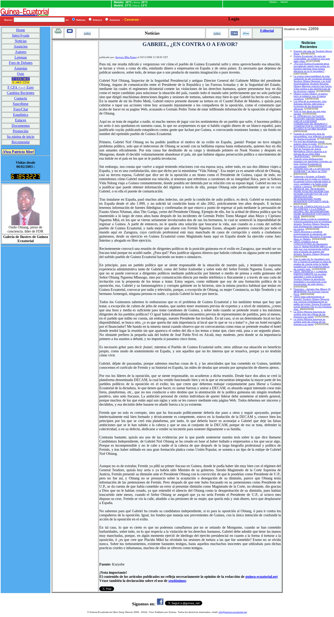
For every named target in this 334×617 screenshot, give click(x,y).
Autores (20, 52)
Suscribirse (20, 104)
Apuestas (20, 68)
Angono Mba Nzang (126, 57)
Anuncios (20, 46)
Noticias (21, 41)
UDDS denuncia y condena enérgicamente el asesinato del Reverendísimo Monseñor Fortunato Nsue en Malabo (312, 235)
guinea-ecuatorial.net (261, 577)
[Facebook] (160, 604)
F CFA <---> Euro (20, 87)
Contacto (20, 98)
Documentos (21, 126)
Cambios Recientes (20, 93)
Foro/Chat (20, 109)
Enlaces (20, 120)
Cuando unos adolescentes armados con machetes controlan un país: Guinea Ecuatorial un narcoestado (313, 163)
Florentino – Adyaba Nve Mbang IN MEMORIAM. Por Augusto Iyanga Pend (312, 291)
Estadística (20, 115)
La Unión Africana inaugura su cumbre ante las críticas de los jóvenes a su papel (309, 314)
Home (20, 30)
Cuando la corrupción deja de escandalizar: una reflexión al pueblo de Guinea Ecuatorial (313, 136)
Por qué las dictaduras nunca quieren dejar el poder (309, 142)
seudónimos (177, 581)
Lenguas (21, 57)
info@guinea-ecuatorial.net (233, 612)
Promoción (20, 131)
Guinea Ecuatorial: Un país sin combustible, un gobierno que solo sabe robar (312, 58)
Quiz (20, 74)
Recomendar (21, 142)
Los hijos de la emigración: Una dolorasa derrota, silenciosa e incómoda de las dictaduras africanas (310, 105)
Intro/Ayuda (20, 35)
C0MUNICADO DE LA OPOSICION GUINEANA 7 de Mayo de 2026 (312, 170)
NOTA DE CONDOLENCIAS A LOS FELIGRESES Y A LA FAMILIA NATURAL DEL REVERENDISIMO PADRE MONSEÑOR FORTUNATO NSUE (312, 211)
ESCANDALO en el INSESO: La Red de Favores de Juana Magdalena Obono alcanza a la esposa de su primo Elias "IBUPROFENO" (310, 151)
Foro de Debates (20, 63)
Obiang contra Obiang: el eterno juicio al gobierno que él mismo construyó (311, 96)
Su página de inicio (20, 136)
